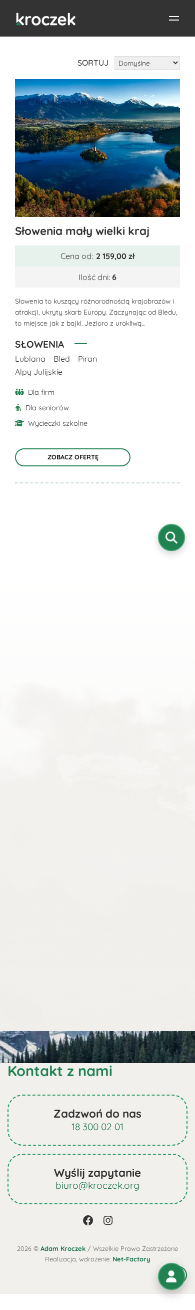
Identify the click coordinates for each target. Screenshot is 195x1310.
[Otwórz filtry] (171, 537)
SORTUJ (93, 63)
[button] (171, 1276)
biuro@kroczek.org (98, 1185)
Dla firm (41, 392)
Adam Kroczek (63, 1248)
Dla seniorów (47, 407)
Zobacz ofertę (73, 457)
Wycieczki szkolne (58, 423)
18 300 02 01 (98, 1127)
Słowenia (39, 344)
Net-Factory (131, 1259)
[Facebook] (88, 1220)
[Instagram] (108, 1220)
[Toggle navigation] (174, 19)
